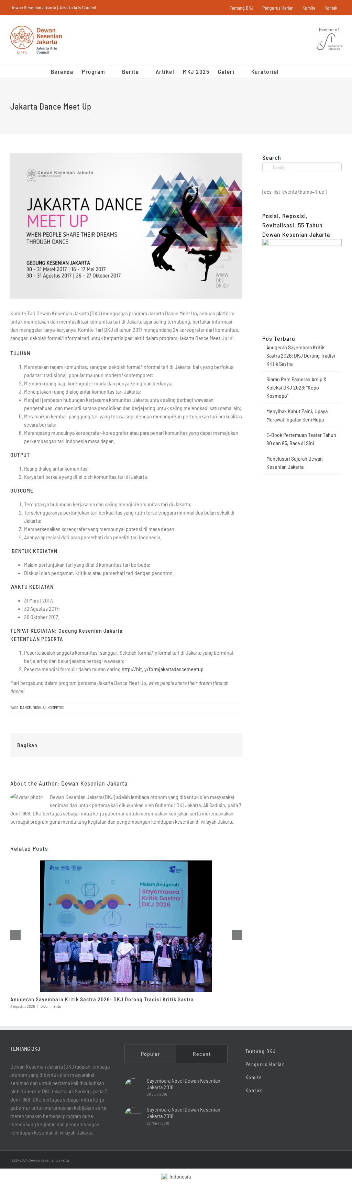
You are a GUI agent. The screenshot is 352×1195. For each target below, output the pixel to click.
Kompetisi (55, 707)
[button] (290, 71)
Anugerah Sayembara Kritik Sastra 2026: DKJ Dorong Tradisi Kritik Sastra (102, 999)
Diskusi (39, 707)
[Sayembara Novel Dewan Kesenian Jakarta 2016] (133, 1087)
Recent (202, 1053)
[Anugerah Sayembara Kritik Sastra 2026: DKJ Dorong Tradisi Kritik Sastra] (126, 863)
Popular (150, 1053)
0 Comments (51, 1006)
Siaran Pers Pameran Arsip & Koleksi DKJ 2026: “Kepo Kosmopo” (296, 387)
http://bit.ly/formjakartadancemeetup (163, 669)
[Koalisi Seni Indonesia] (329, 33)
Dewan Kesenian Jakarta (94, 783)
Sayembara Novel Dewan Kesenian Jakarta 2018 (183, 1112)
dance (25, 707)
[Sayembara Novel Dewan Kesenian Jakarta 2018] (133, 1116)
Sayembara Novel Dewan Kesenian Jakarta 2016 (183, 1083)
